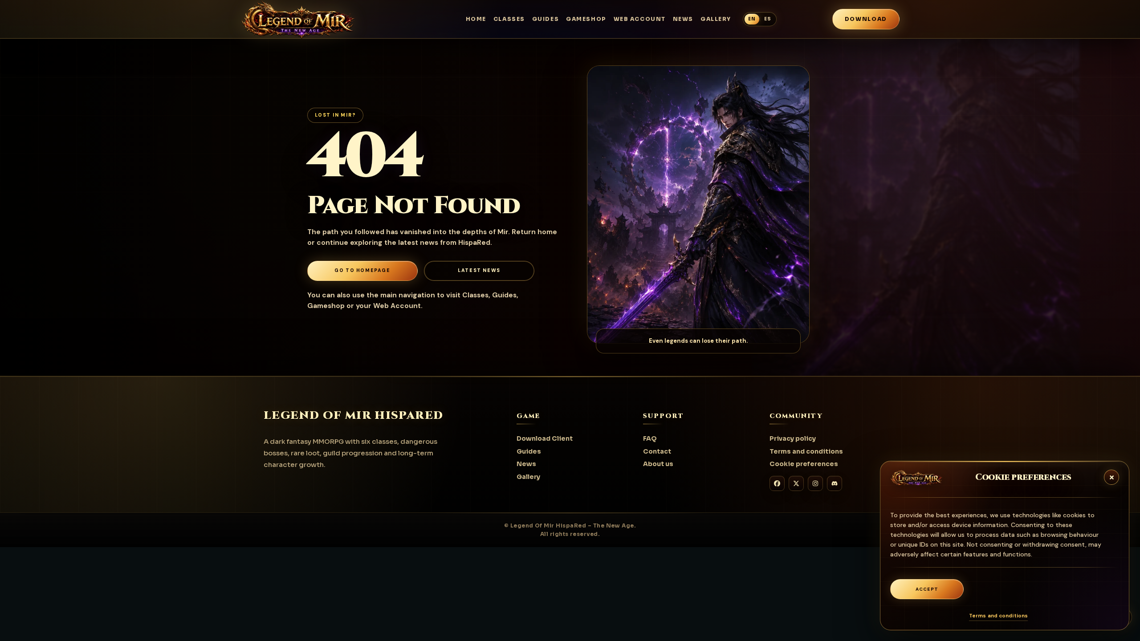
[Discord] (834, 483)
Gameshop (586, 19)
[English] (752, 19)
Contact (657, 451)
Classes (509, 19)
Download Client (545, 438)
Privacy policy (793, 438)
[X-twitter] (796, 483)
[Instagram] (815, 483)
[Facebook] (777, 483)
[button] (1111, 477)
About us (658, 464)
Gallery (715, 19)
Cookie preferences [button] (804, 464)
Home (476, 19)
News (683, 19)
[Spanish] (768, 19)
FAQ (650, 438)
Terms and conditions (998, 616)
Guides (545, 19)
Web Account (640, 19)
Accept (927, 589)
